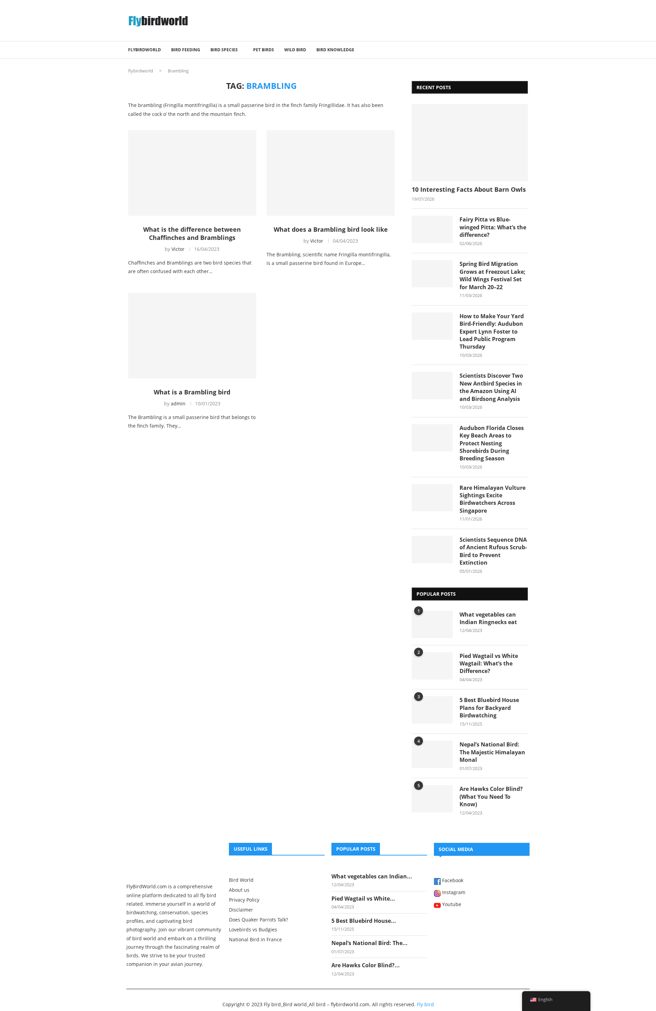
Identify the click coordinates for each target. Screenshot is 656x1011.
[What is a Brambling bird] (192, 335)
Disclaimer (241, 909)
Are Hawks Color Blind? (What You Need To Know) (491, 796)
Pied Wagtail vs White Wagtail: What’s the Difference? (489, 663)
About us (239, 890)
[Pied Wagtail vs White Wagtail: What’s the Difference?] (432, 665)
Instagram (453, 892)
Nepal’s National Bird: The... (369, 943)
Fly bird (425, 1004)
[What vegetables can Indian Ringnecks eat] (432, 624)
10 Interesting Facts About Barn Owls (469, 189)
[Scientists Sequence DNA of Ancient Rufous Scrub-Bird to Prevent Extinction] (432, 549)
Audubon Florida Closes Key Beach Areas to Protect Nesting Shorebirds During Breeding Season (492, 443)
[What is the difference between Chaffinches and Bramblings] (192, 173)
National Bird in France (255, 939)
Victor (178, 249)
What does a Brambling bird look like (331, 229)
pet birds (263, 50)
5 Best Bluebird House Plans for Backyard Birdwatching (489, 707)
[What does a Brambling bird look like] (330, 173)
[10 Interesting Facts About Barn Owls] (470, 142)
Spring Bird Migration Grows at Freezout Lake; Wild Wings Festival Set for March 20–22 (492, 275)
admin (178, 403)
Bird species (224, 50)
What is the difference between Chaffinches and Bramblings (192, 233)
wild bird (295, 50)
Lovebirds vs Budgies (253, 929)
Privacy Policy (244, 900)
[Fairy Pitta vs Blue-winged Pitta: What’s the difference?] (432, 229)
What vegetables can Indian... (371, 876)
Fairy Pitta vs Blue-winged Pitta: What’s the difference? (493, 227)
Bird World (241, 880)
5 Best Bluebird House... (363, 921)
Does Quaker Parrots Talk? (258, 919)
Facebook (452, 881)
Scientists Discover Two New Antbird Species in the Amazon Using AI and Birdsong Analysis (491, 387)
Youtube (451, 904)
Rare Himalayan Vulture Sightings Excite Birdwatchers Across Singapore (492, 499)
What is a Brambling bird (192, 392)
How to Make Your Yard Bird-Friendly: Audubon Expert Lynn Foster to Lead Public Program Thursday (492, 331)
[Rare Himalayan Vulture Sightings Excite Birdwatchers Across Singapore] (432, 497)
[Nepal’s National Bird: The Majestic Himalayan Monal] (432, 754)
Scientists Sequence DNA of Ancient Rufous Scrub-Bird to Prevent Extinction (493, 551)
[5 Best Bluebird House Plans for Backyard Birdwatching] (432, 710)
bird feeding (185, 50)
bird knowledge (335, 50)
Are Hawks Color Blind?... (365, 965)
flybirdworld (140, 71)
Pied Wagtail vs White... (363, 898)
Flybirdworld (144, 50)
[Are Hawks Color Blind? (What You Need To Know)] (432, 798)
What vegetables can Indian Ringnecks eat (488, 618)
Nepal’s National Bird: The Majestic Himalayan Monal (492, 752)
